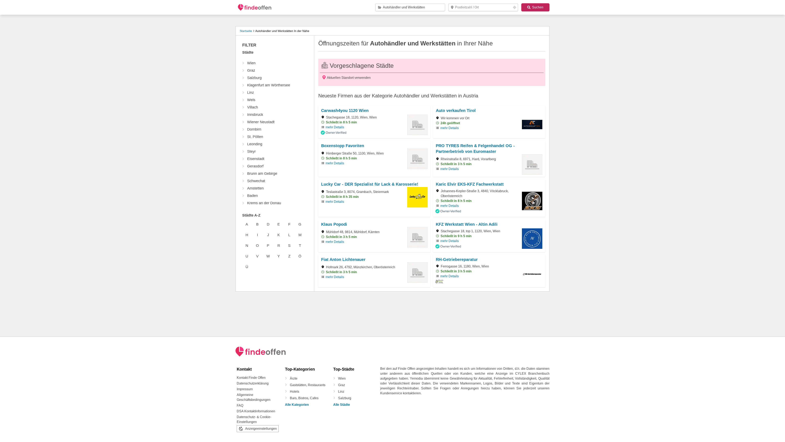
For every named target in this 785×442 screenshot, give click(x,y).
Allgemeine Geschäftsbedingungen (253, 397)
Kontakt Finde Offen (251, 377)
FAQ (240, 405)
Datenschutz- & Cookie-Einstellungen (254, 419)
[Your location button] (514, 7)
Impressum (245, 389)
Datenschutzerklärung (253, 383)
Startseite (246, 31)
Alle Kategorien (297, 404)
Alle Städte (341, 404)
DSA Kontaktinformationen (256, 411)
